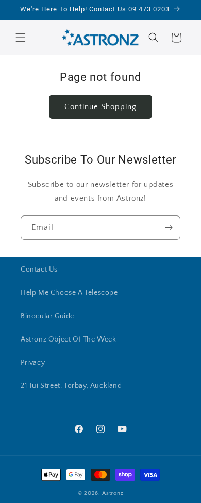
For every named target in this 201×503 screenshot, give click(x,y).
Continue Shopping (100, 106)
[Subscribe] (168, 227)
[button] (20, 37)
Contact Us (39, 269)
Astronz (112, 493)
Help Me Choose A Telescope (69, 293)
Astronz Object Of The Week (68, 339)
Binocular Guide (47, 316)
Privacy (33, 362)
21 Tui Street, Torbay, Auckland (71, 386)
